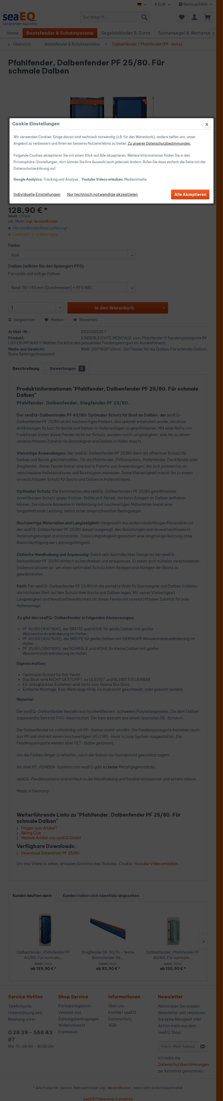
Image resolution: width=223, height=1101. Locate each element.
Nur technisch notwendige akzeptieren (102, 194)
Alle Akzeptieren (190, 194)
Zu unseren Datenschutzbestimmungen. (159, 143)
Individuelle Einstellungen (37, 194)
